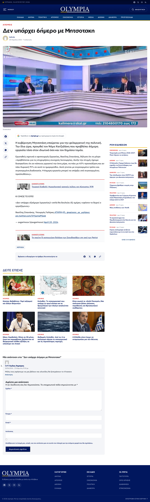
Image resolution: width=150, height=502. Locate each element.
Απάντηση (9, 375)
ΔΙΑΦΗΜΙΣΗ (124, 484)
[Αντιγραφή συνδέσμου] (5, 157)
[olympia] (75, 9)
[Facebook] (134, 2)
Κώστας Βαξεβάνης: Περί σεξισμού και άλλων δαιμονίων (17, 302)
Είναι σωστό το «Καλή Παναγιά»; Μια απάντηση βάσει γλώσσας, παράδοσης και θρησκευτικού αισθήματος (88, 304)
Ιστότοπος (9, 431)
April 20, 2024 (51, 222)
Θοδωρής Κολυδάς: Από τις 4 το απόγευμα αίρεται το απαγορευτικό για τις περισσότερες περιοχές (52, 339)
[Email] (141, 2)
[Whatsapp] (5, 150)
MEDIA (91, 17)
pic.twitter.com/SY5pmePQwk (30, 215)
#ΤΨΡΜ (58, 212)
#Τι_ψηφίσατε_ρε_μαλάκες (76, 212)
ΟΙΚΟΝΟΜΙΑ (68, 17)
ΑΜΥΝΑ (31, 17)
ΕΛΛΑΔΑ (20, 17)
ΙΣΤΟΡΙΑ (80, 17)
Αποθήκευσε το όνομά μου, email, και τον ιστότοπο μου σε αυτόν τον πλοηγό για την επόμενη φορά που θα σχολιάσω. (49, 443)
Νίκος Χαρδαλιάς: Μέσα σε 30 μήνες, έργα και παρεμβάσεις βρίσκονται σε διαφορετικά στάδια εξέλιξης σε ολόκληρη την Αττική (18, 340)
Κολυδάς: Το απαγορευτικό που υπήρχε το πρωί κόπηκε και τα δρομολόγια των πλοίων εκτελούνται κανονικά (53, 304)
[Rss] (145, 2)
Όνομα (9, 414)
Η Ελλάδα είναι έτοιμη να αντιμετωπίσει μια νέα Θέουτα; (85, 338)
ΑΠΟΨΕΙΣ (55, 17)
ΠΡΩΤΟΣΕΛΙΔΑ (127, 17)
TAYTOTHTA (124, 476)
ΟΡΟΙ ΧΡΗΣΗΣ (124, 480)
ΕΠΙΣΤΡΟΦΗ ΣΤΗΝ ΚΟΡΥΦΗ (137, 499)
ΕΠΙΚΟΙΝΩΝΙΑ (124, 488)
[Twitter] (138, 2)
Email (8, 423)
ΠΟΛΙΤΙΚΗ (42, 17)
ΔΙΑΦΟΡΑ (113, 17)
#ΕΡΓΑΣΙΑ (20, 247)
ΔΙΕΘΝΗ (101, 17)
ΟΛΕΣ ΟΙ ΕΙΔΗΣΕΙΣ (128, 240)
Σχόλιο (9, 389)
